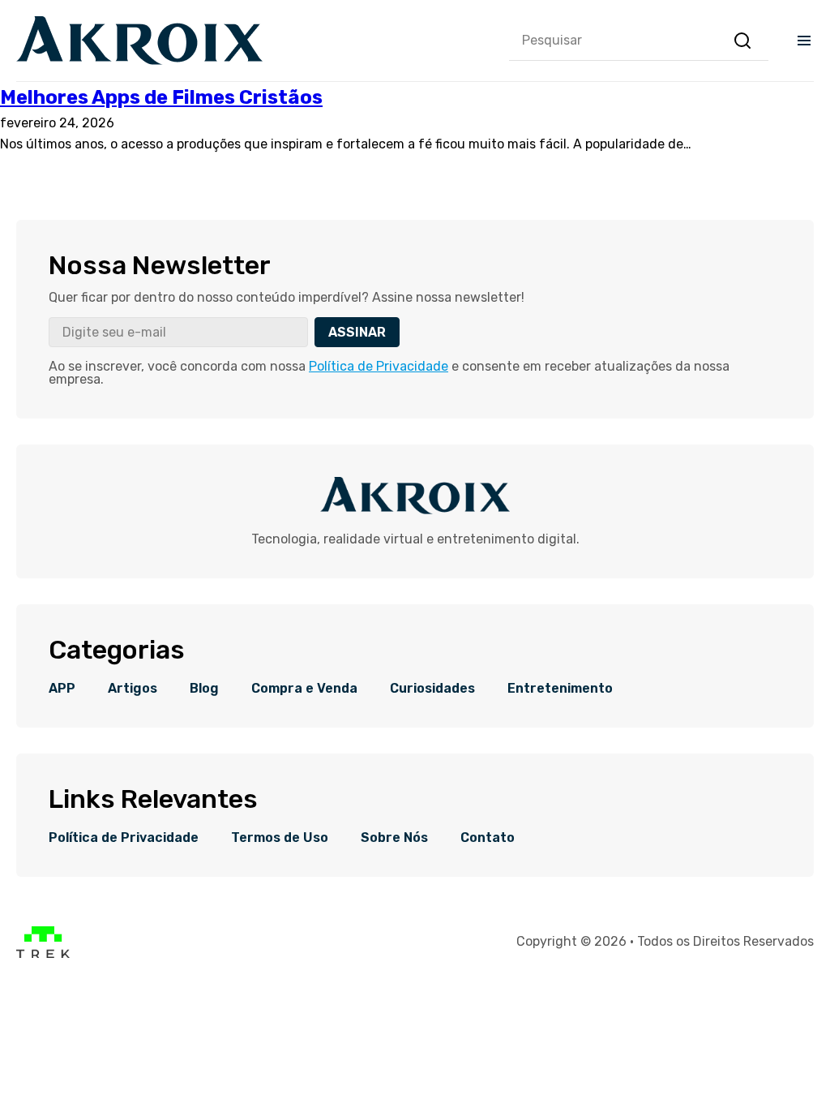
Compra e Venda (304, 688)
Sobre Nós (394, 837)
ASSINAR (357, 332)
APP (62, 688)
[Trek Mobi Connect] (43, 953)
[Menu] (804, 40)
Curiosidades (432, 688)
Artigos (132, 688)
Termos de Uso (279, 837)
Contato (487, 837)
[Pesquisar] (742, 41)
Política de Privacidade (378, 366)
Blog (204, 688)
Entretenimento (560, 688)
